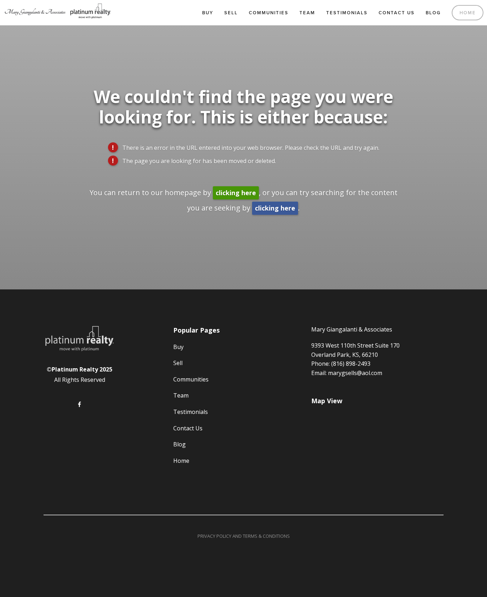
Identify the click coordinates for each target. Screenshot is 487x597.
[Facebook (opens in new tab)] (79, 404)
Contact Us (397, 12)
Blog (433, 12)
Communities (268, 12)
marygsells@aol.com (355, 373)
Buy (207, 12)
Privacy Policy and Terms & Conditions (244, 536)
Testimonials (347, 12)
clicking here (236, 192)
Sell (231, 12)
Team (307, 12)
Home (468, 12)
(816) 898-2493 (350, 364)
